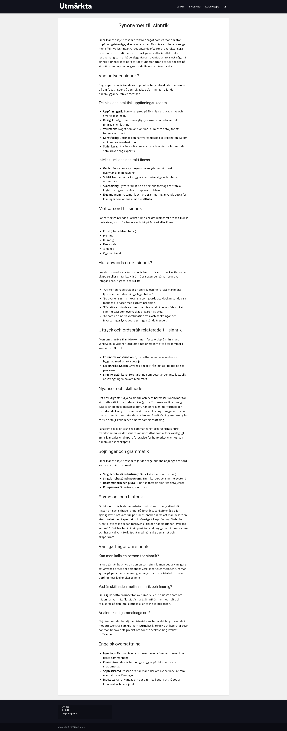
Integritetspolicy (69, 713)
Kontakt (65, 710)
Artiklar (181, 6)
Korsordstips (212, 6)
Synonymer (195, 6)
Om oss (65, 706)
